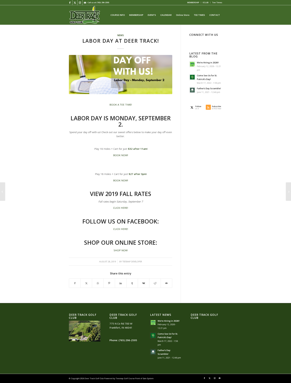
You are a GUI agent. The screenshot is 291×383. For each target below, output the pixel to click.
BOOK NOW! (120, 155)
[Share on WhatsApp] (97, 283)
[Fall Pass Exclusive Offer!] (2, 191)
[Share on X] (86, 283)
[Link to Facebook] (69, 2)
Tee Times (217, 2)
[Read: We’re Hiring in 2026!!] (192, 64)
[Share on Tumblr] (132, 283)
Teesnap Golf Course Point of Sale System (135, 378)
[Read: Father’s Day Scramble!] (192, 90)
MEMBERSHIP (193, 2)
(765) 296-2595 (102, 2)
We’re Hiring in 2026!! (208, 62)
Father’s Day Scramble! (209, 88)
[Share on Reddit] (155, 283)
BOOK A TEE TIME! (120, 104)
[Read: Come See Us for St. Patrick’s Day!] (192, 77)
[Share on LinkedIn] (120, 283)
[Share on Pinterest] (109, 283)
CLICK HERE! (120, 207)
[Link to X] (74, 2)
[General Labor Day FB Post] (120, 74)
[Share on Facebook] (74, 283)
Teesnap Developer (132, 261)
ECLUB (205, 2)
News (120, 35)
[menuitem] (193, 2)
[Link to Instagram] (79, 2)
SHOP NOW (121, 250)
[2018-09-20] (84, 15)
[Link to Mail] (85, 2)
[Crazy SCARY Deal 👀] (288, 191)
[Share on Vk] (143, 283)
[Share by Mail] (166, 283)
